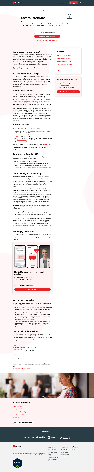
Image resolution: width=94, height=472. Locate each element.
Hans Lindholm (17, 350)
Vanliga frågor (74, 447)
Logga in (74, 3)
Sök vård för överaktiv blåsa (47, 36)
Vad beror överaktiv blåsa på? (64, 58)
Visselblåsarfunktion (53, 457)
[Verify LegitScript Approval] (17, 463)
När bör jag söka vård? (62, 67)
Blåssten (15, 417)
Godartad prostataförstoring (21, 415)
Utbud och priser (65, 454)
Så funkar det (62, 3)
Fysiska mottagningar (53, 449)
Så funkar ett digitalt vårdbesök (46, 40)
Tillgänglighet (64, 455)
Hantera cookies (64, 447)
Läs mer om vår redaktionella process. (22, 368)
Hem (22, 10)
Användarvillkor (64, 450)
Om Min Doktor (51, 447)
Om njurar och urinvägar (20, 412)
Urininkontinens (17, 406)
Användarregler (64, 452)
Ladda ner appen (32, 289)
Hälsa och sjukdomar (29, 10)
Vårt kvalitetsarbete (52, 452)
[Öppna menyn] (80, 3)
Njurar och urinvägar (40, 10)
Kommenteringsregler (53, 459)
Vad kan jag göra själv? (63, 70)
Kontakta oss (74, 449)
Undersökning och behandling (65, 64)
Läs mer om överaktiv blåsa (47, 32)
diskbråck (33, 132)
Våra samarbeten (52, 460)
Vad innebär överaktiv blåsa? (64, 55)
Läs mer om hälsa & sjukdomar (23, 422)
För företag (50, 455)
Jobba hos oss (51, 450)
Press (49, 454)
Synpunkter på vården (76, 450)
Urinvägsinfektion (18, 409)
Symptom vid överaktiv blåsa (64, 61)
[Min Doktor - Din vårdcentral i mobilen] (17, 449)
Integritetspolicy (65, 449)
